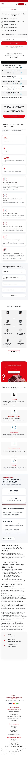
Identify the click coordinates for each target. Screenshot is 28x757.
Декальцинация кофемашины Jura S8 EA (11, 65)
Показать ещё (14, 295)
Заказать (21, 67)
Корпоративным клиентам (14, 734)
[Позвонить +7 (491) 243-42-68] (16, 4)
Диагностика (14, 731)
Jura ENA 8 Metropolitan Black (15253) (14, 746)
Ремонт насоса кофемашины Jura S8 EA (11, 92)
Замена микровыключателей (9, 76)
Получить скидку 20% (14, 116)
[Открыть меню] (25, 4)
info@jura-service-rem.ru (15, 709)
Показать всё (14, 351)
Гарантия (14, 728)
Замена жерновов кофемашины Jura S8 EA (12, 97)
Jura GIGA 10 (14, 739)
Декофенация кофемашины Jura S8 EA (11, 81)
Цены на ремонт (14, 730)
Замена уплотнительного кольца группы (11, 70)
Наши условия (14, 698)
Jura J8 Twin (14, 743)
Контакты (14, 732)
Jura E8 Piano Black (14, 742)
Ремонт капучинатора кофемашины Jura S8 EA (13, 86)
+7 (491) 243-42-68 (12, 646)
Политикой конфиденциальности (16, 47)
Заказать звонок (14, 372)
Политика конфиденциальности (14, 697)
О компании (14, 726)
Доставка (14, 727)
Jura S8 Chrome (14, 740)
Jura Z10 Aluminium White (14, 744)
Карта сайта (14, 720)
